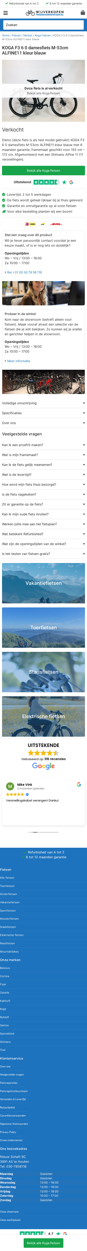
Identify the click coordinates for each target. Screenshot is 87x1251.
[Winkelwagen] (83, 12)
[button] (5, 12)
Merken (27, 35)
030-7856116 (16, 1166)
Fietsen (16, 35)
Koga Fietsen (43, 35)
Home (5, 35)
